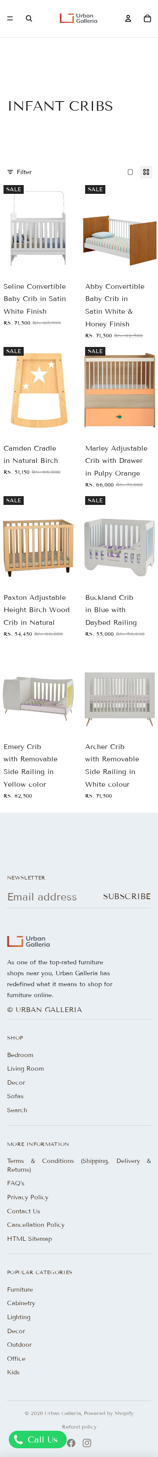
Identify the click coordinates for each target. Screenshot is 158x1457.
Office (16, 1358)
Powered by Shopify (108, 1413)
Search (17, 1110)
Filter (24, 172)
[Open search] (29, 18)
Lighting (18, 1317)
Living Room (25, 1068)
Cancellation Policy (36, 1225)
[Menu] (10, 19)
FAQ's (16, 1183)
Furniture (20, 1289)
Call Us (41, 1439)
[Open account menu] (128, 18)
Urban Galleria (63, 1413)
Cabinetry (21, 1303)
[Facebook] (71, 1443)
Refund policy (79, 1426)
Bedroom (20, 1055)
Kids (13, 1372)
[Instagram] (87, 1443)
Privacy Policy (27, 1197)
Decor (16, 1082)
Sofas (15, 1096)
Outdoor (19, 1344)
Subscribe (127, 896)
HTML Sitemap (29, 1239)
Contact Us (23, 1211)
